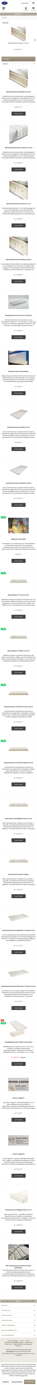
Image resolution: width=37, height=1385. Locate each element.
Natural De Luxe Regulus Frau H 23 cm (18, 818)
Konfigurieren (29, 1382)
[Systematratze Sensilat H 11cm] (18, 413)
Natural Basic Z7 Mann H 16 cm (18, 651)
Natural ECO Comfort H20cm (18, 874)
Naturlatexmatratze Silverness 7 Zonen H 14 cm (18, 986)
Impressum (18, 1346)
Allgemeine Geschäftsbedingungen (22, 1344)
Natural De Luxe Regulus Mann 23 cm (18, 1210)
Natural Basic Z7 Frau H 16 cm (18, 595)
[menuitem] (3, 8)
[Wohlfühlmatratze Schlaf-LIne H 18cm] (18, 1028)
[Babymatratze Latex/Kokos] (18, 357)
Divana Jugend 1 (18, 1098)
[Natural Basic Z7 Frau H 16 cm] (18, 581)
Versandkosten (10, 1351)
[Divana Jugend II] (18, 1140)
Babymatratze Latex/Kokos (18, 371)
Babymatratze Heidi (18, 539)
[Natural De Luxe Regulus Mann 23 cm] (18, 1196)
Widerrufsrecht (29, 1342)
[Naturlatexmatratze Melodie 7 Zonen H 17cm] (18, 916)
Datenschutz (8, 1344)
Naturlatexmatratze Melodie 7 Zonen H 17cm (18, 930)
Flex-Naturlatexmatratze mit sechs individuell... (18, 1267)
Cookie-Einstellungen (12, 1341)
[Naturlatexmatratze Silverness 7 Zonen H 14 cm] (18, 972)
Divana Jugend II (18, 1154)
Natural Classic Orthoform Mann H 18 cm (18, 763)
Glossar (28, 1341)
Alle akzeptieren (17, 1382)
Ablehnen (6, 1382)
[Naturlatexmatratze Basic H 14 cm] (18, 33)
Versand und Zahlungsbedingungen (14, 1342)
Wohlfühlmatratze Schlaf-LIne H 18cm (18, 1042)
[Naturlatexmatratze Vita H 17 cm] (18, 190)
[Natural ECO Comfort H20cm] (18, 861)
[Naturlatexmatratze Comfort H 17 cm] (18, 134)
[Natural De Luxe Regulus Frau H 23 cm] (18, 805)
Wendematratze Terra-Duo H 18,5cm (18, 315)
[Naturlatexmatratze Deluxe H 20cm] (18, 246)
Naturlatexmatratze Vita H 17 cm (18, 204)
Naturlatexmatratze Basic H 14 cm (18, 43)
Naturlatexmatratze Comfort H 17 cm (18, 148)
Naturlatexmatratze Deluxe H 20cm (18, 259)
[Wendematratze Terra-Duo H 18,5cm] (18, 302)
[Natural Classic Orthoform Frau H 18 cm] (18, 693)
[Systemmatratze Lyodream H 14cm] (18, 469)
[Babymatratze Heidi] (18, 525)
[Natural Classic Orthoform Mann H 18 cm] (18, 749)
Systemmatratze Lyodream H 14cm (18, 483)
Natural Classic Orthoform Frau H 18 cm (18, 707)
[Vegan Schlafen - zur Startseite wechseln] (9, 3)
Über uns (22, 1341)
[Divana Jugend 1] (18, 1084)
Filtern (7, 59)
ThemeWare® (18, 1355)
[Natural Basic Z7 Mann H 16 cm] (18, 637)
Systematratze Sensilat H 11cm (18, 427)
